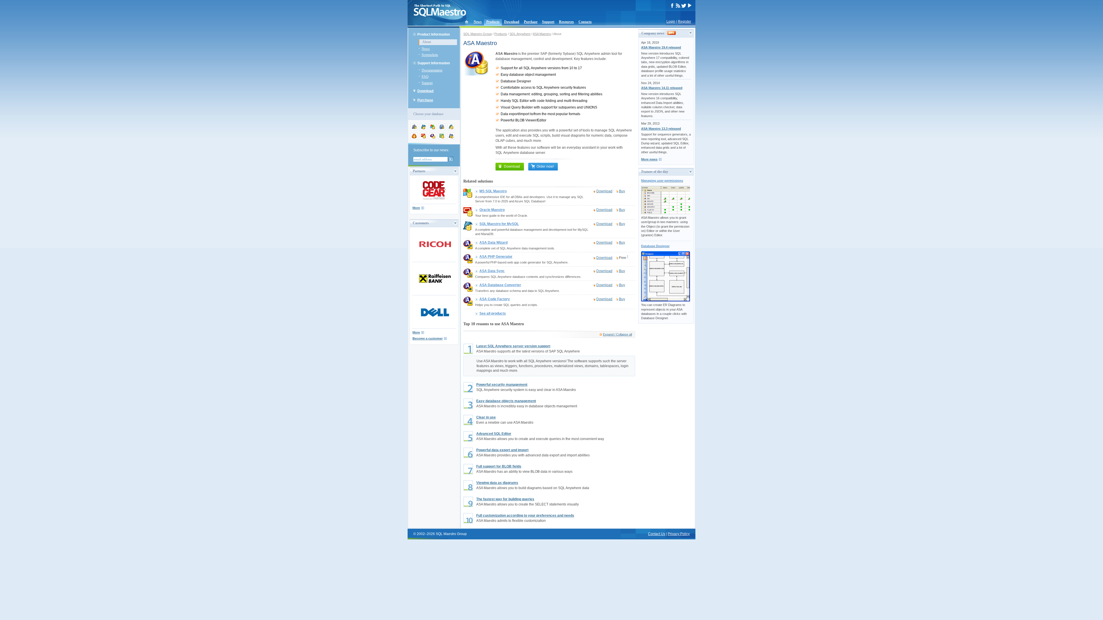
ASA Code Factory (494, 299)
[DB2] (441, 138)
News (478, 22)
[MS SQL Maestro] (468, 197)
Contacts (585, 22)
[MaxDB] (451, 138)
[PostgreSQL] (441, 129)
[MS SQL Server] (432, 129)
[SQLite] (451, 129)
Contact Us (656, 534)
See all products (492, 313)
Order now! (545, 166)
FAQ (425, 77)
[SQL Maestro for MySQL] (468, 229)
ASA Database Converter (500, 285)
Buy (622, 191)
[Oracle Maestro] (468, 215)
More (416, 208)
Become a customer (427, 338)
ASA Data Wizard (493, 243)
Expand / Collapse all (617, 334)
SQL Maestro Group (477, 34)
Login (670, 22)
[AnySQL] (414, 129)
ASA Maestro (542, 34)
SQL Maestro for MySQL (499, 224)
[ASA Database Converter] (468, 290)
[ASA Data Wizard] (468, 248)
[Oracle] (423, 138)
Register (684, 22)
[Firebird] (414, 138)
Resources (566, 22)
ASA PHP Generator (495, 257)
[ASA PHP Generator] (468, 262)
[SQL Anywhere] (432, 138)
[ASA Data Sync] (468, 276)
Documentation (432, 70)
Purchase (530, 22)
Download (511, 22)
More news (649, 159)
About (426, 42)
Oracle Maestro (492, 210)
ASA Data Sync (492, 271)
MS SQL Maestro (493, 191)
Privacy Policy (679, 534)
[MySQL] (423, 129)
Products (493, 22)
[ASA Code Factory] (468, 305)
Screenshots (430, 55)
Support (548, 22)
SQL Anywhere (520, 34)
